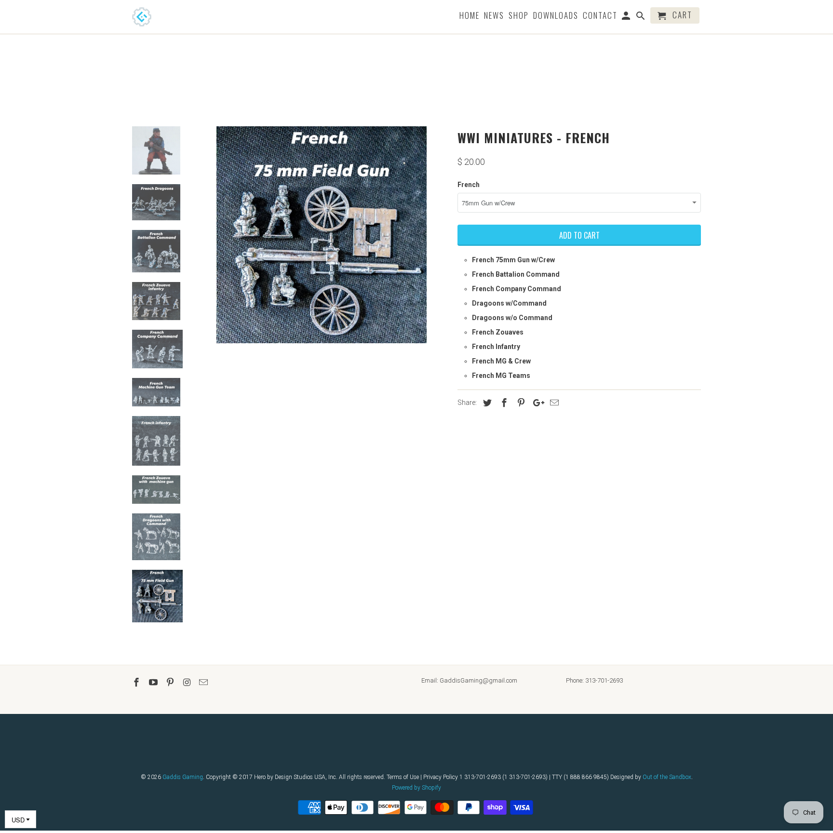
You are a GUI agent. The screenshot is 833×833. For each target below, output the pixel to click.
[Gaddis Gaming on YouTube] (154, 682)
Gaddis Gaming (182, 777)
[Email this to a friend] (553, 403)
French (468, 184)
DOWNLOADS (555, 16)
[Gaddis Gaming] (156, 17)
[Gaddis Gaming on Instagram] (187, 682)
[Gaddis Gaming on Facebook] (137, 682)
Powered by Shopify (416, 787)
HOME (469, 16)
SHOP (519, 16)
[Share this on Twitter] (486, 403)
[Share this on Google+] (536, 403)
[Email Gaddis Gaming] (204, 682)
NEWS (494, 16)
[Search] (641, 17)
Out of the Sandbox (667, 777)
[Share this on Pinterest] (519, 403)
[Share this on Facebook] (503, 403)
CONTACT (600, 16)
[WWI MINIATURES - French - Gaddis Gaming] (321, 234)
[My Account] (627, 17)
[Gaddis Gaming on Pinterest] (171, 682)
